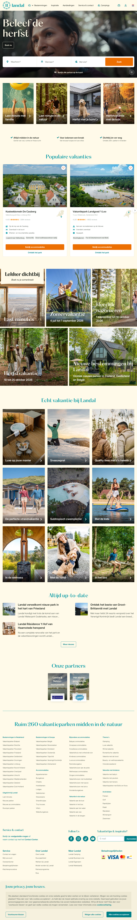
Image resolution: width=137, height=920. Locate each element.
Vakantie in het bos (76, 804)
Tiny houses (40, 804)
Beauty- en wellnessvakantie (113, 760)
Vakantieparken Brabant (11, 741)
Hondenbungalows (76, 790)
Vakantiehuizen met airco (78, 787)
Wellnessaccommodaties (78, 771)
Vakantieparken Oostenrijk (45, 753)
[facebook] (71, 840)
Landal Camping (74, 854)
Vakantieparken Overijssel (12, 771)
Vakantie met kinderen (111, 770)
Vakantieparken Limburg (11, 764)
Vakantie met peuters (110, 778)
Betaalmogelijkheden (10, 866)
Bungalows (40, 778)
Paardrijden (107, 803)
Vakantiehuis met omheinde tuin (81, 753)
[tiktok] (86, 840)
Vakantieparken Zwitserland (46, 764)
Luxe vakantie (108, 745)
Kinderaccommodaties (77, 756)
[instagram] (79, 840)
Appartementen (41, 774)
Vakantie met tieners (110, 782)
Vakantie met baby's (110, 774)
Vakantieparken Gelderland (12, 756)
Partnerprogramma (42, 869)
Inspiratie (55, 5)
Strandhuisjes (41, 801)
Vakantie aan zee (75, 812)
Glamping (106, 741)
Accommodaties (42, 770)
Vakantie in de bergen (77, 816)
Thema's (106, 737)
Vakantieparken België (44, 741)
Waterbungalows (42, 812)
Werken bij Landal (42, 862)
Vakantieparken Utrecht (11, 775)
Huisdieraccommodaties (78, 749)
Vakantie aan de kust (76, 801)
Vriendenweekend (109, 764)
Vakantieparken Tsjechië (45, 756)
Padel (105, 807)
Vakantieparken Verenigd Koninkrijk (49, 760)
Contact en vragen (9, 854)
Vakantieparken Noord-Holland (14, 768)
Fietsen (105, 796)
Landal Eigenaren (74, 862)
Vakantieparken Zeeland (11, 783)
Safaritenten (40, 793)
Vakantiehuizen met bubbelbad (80, 779)
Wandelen (106, 811)
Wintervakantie (108, 749)
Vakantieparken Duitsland (45, 749)
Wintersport (107, 815)
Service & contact (86, 5)
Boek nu (8, 45)
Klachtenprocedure (10, 869)
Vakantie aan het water (77, 808)
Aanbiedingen (68, 5)
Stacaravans (40, 797)
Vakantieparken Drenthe (11, 745)
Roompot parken (9, 808)
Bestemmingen (40, 5)
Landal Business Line (76, 858)
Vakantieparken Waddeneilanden (14, 779)
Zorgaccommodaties (76, 775)
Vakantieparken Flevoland (12, 749)
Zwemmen (106, 818)
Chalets (39, 782)
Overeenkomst (8, 862)
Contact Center (31, 839)
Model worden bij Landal (45, 866)
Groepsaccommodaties (77, 745)
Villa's (38, 808)
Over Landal (40, 854)
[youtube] (93, 840)
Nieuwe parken (8, 801)
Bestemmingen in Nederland (13, 737)
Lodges (38, 789)
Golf (104, 800)
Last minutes (7, 797)
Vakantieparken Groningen (12, 760)
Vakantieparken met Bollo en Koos (115, 786)
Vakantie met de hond (110, 756)
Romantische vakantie (111, 753)
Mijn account (7, 858)
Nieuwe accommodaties (11, 804)
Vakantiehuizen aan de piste (79, 768)
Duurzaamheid (41, 858)
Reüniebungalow (75, 764)
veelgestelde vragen (19, 836)
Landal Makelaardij (75, 866)
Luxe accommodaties (77, 760)
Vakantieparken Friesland (12, 753)
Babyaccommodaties (77, 741)
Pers (37, 873)
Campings (105, 5)
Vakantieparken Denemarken (46, 745)
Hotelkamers (40, 786)
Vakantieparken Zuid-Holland (13, 787)
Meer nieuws (68, 644)
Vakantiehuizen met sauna (78, 783)
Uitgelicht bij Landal (10, 793)
